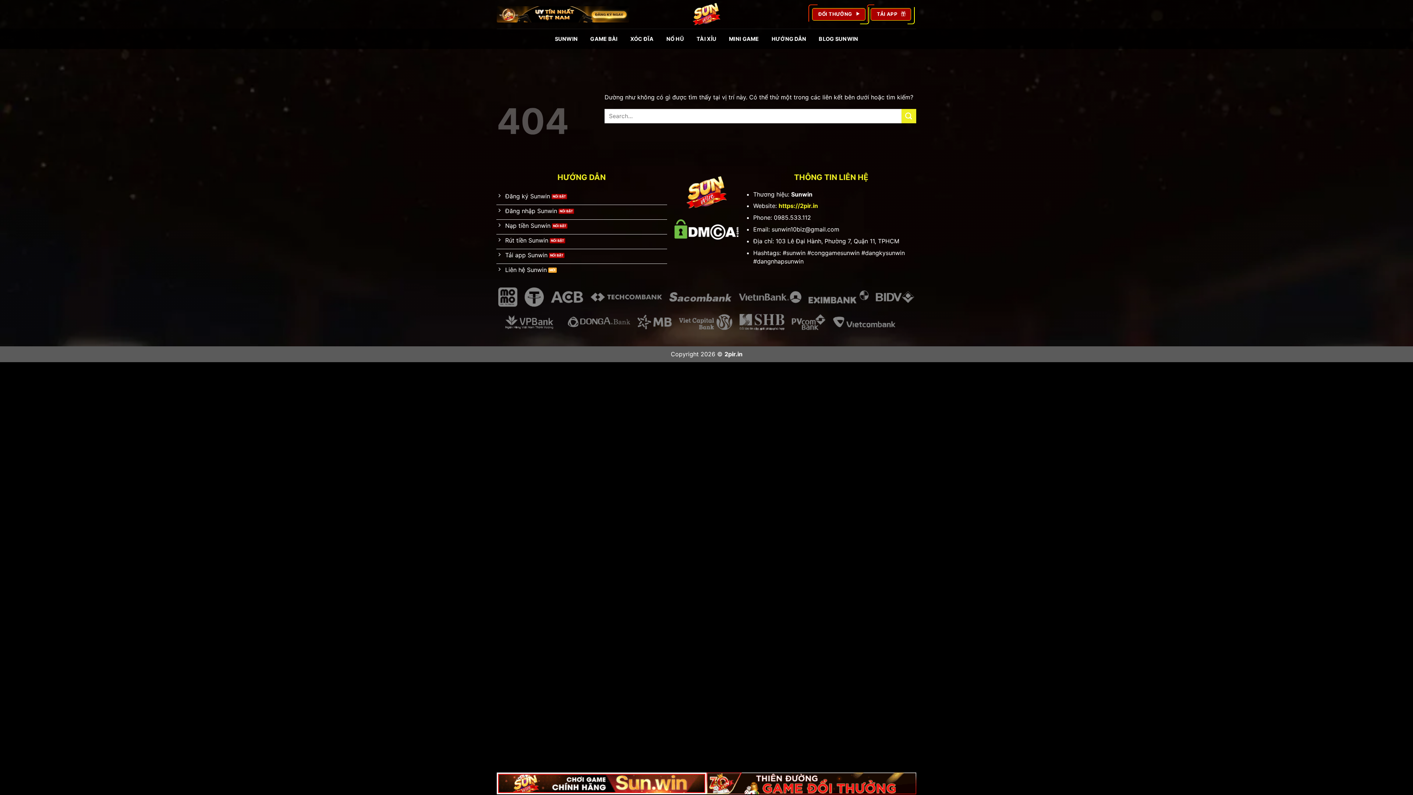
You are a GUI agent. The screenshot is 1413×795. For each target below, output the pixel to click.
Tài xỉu (706, 39)
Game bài (603, 39)
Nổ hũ (675, 39)
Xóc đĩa (642, 39)
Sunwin (566, 39)
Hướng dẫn (789, 39)
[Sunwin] (706, 14)
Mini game (744, 39)
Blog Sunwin (838, 39)
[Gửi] (909, 116)
